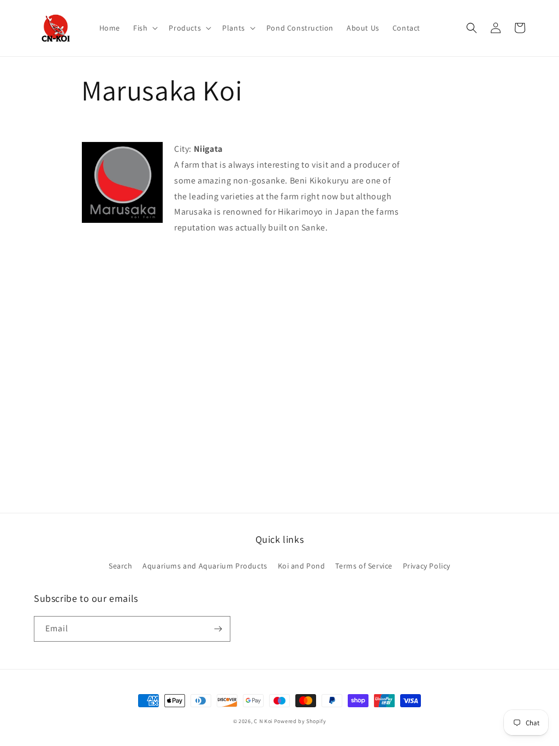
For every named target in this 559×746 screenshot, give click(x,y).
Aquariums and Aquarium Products (204, 566)
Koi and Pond (301, 566)
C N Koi (263, 721)
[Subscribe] (218, 629)
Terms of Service (364, 566)
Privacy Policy (426, 566)
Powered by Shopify (300, 721)
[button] (144, 27)
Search (121, 566)
